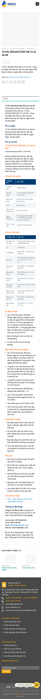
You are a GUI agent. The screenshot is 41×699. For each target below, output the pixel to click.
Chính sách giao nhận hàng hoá (15, 632)
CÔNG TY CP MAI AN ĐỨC (10, 691)
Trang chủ (5, 48)
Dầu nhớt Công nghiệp (17, 48)
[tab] (20, 98)
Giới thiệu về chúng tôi (30, 691)
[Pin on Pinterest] (19, 82)
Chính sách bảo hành (11, 625)
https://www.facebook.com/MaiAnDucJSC (21, 610)
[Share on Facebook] (7, 82)
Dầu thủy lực (31, 48)
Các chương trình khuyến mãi (14, 656)
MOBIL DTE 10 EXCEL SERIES (9, 569)
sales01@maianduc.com (19, 525)
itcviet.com (20, 696)
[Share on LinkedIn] (23, 82)
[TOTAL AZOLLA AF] (31, 559)
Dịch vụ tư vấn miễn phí (12, 649)
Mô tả (5, 99)
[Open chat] (37, 685)
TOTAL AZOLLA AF (28, 568)
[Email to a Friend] (15, 82)
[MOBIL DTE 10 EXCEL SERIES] (10, 559)
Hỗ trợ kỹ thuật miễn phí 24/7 (15, 652)
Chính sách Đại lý (10, 645)
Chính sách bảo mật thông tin (15, 629)
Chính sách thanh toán (12, 622)
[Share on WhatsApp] (3, 82)
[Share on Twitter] (11, 82)
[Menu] (37, 4)
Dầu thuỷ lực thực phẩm (16, 77)
